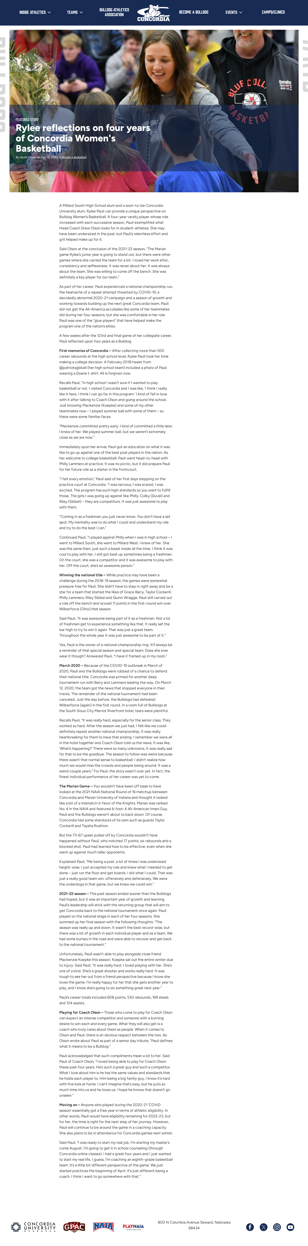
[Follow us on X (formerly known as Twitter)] (263, 1227)
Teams (72, 12)
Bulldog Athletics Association (114, 12)
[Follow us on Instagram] (276, 1227)
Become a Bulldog (193, 11)
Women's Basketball (74, 157)
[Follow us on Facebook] (250, 1227)
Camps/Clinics (273, 11)
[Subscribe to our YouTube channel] (290, 1227)
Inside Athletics (32, 12)
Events (231, 12)
